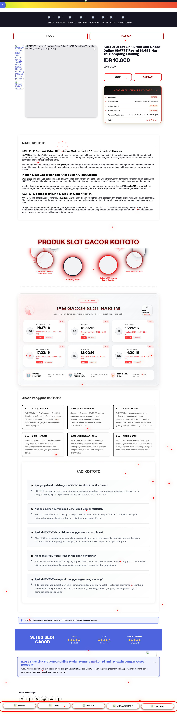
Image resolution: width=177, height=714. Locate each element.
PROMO (21, 706)
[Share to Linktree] (37, 699)
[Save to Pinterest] (44, 699)
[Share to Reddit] (51, 699)
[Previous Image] (27, 82)
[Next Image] (95, 82)
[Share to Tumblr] (58, 699)
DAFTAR (126, 36)
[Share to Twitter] (22, 699)
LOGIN (50, 36)
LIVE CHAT (159, 706)
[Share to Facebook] (29, 699)
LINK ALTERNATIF (125, 706)
